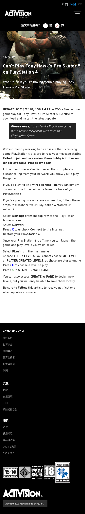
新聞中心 (7, 351)
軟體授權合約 (10, 410)
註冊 (65, 5)
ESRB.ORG (8, 453)
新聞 (5, 371)
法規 (5, 427)
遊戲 (5, 390)
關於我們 (7, 338)
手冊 (5, 403)
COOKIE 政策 (9, 447)
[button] (80, 4)
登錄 (73, 5)
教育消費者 (9, 358)
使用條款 (7, 434)
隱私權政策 (9, 440)
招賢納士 (7, 345)
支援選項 (7, 397)
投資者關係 (9, 364)
